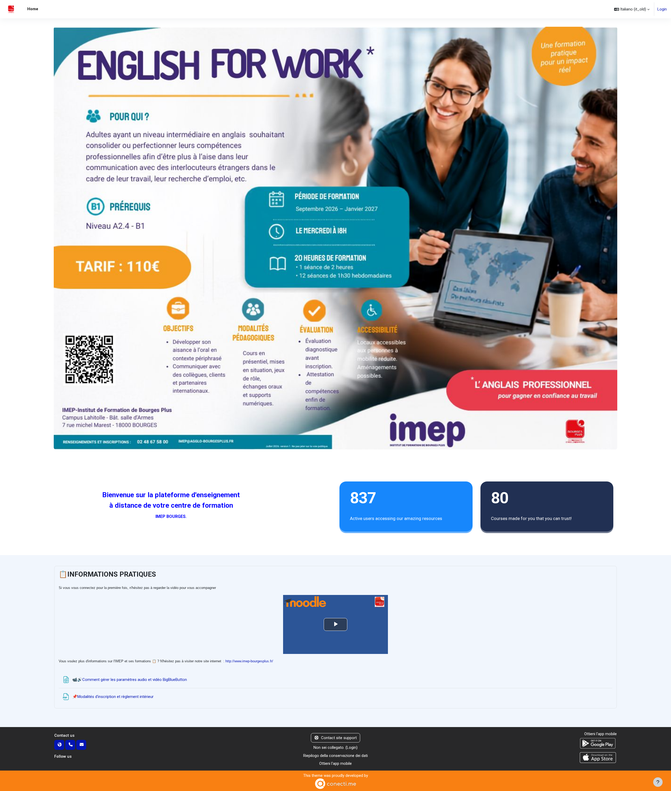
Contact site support (339, 737)
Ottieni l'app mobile (335, 763)
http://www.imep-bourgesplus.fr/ (249, 661)
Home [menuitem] (32, 9)
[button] (632, 9)
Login (662, 9)
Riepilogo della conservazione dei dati (335, 755)
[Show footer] (658, 782)
